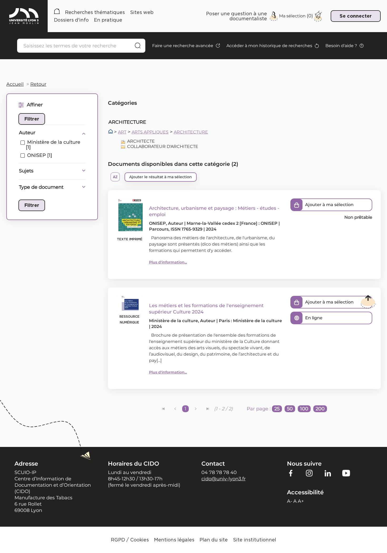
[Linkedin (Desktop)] (328, 473)
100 (304, 409)
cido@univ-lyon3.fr (223, 479)
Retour (38, 84)
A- (289, 501)
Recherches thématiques (95, 12)
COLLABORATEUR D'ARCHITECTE (162, 146)
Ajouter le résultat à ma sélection (160, 177)
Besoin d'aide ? (341, 45)
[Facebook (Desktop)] (291, 473)
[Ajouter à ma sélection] (296, 205)
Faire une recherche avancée (182, 45)
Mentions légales (174, 539)
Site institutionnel (254, 539)
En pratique (108, 20)
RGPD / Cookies (130, 539)
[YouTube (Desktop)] (346, 473)
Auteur (27, 133)
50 (290, 409)
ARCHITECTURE (191, 132)
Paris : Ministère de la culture (250, 320)
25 (277, 409)
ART (122, 132)
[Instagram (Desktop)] (309, 473)
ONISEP (157, 223)
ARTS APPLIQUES (150, 132)
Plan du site (214, 539)
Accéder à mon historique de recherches (269, 45)
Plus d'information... (168, 262)
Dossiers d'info (71, 20)
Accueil (57, 12)
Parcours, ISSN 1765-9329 (175, 229)
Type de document (41, 187)
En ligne (313, 317)
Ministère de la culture (173, 320)
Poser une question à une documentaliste (236, 16)
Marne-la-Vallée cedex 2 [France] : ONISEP (232, 223)
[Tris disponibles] (115, 177)
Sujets (26, 171)
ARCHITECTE (141, 141)
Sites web (141, 12)
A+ (301, 501)
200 (320, 409)
